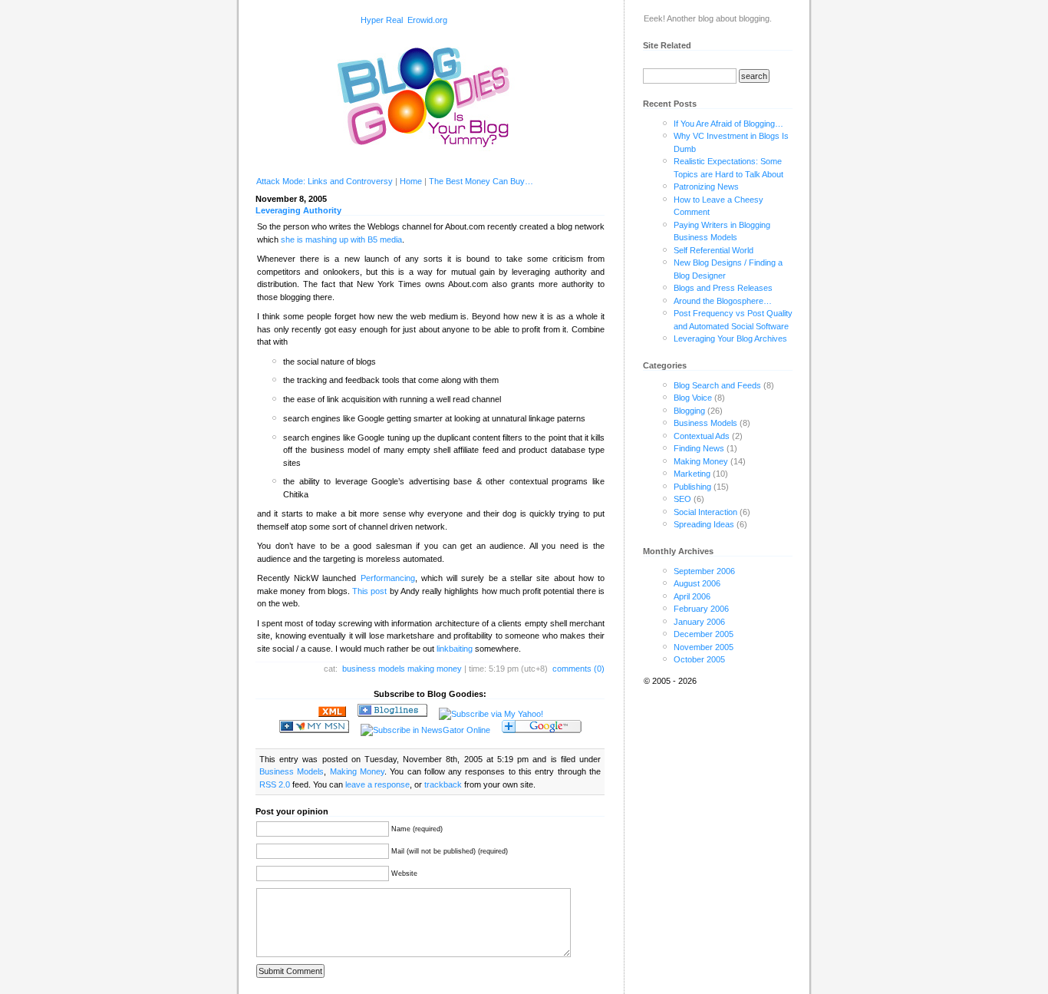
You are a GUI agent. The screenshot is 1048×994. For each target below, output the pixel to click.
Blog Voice (693, 397)
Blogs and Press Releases (723, 287)
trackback (443, 784)
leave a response (377, 784)
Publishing (692, 486)
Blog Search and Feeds (717, 385)
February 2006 (701, 608)
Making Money (434, 668)
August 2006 (697, 583)
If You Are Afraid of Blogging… (728, 123)
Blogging (689, 410)
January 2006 (699, 621)
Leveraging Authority (298, 210)
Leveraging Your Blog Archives (730, 338)
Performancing (388, 578)
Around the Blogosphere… (723, 300)
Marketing (692, 473)
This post (369, 591)
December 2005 (703, 634)
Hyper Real (382, 20)
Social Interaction (705, 512)
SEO (682, 499)
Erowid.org (427, 20)
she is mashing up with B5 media (341, 239)
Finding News (699, 448)
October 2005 (699, 659)
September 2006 (704, 571)
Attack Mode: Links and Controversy (324, 181)
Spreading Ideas (704, 524)
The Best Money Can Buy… (481, 181)
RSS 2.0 (274, 784)
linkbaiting (455, 648)
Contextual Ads (702, 436)
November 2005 (703, 647)
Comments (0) (578, 668)
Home (411, 181)
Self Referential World (713, 250)
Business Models (373, 668)
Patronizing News (706, 186)
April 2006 (692, 596)
